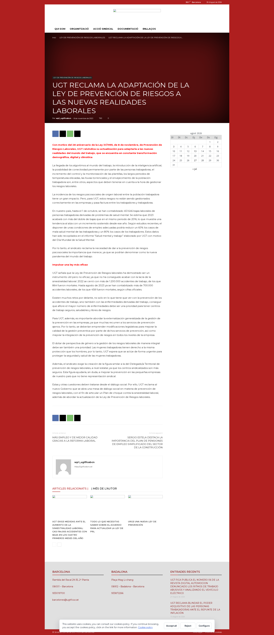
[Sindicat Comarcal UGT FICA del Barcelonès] (137, 15)
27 (195, 160)
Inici (54, 37)
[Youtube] (65, 2)
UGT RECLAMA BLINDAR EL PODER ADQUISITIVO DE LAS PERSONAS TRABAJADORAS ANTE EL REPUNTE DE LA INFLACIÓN (195, 608)
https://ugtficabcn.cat (83, 467)
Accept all (171, 625)
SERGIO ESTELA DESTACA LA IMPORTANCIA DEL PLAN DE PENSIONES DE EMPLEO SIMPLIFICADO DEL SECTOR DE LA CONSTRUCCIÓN (137, 442)
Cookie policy (145, 627)
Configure (204, 625)
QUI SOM (60, 28)
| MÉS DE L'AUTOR (104, 488)
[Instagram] (54, 2)
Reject (188, 625)
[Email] (77, 134)
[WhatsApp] (70, 134)
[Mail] (60, 2)
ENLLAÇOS (149, 28)
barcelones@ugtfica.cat (65, 599)
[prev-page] (54, 545)
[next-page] (59, 545)
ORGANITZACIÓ (79, 28)
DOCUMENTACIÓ (128, 28)
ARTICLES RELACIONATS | (70, 488)
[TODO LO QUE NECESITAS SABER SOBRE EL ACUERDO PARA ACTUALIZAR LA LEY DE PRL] (107, 507)
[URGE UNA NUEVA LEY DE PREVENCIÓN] (145, 507)
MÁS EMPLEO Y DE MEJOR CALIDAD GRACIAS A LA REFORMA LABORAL (75, 439)
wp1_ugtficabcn (63, 118)
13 (195, 151)
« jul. (194, 168)
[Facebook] (55, 134)
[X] (63, 134)
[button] (218, 29)
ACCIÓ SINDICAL (103, 28)
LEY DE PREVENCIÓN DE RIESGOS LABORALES (82, 37)
